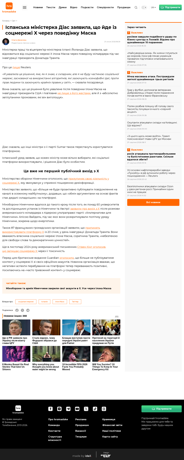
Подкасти (87, 7)
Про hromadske (58, 419)
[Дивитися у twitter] (86, 409)
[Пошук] (136, 7)
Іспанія (44, 302)
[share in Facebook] (17, 310)
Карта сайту (110, 436)
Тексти (50, 7)
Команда (54, 425)
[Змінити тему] (144, 7)
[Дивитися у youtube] (77, 409)
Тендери (81, 436)
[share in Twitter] (22, 310)
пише (16, 67)
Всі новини (153, 202)
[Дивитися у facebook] (50, 409)
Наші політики (111, 431)
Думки (63, 7)
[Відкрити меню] (24, 7)
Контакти (54, 431)
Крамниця (108, 419)
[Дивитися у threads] (104, 409)
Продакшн (123, 7)
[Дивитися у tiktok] (95, 409)
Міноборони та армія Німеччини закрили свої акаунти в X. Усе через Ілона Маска (58, 288)
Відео (73, 7)
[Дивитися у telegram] (68, 409)
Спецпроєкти (105, 7)
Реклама (80, 419)
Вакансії (80, 431)
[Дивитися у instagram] (59, 409)
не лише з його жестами (73, 93)
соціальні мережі (26, 302)
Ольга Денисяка (19, 40)
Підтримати (172, 7)
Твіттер (75, 302)
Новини (38, 7)
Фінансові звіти (112, 425)
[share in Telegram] (27, 310)
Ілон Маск (59, 302)
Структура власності (55, 438)
